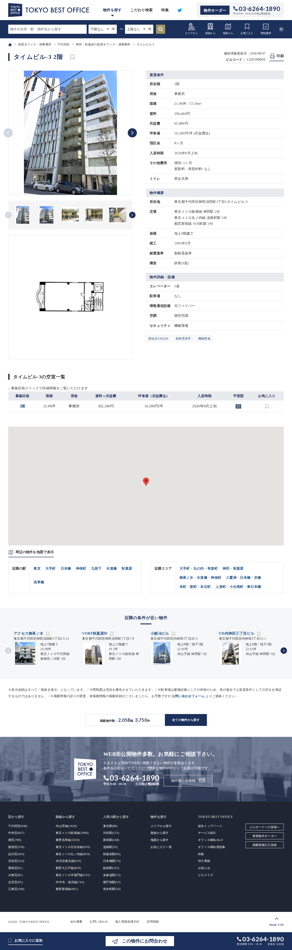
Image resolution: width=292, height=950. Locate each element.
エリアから (191, 33)
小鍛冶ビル (160, 633)
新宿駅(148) (111, 840)
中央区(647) (16, 833)
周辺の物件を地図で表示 (35, 552)
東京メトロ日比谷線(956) (73, 847)
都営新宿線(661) (67, 889)
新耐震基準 (183, 338)
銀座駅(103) (111, 868)
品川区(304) (16, 854)
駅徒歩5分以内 (158, 338)
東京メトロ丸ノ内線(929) (73, 854)
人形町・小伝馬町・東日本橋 (238, 587)
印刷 (280, 56)
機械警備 (204, 338)
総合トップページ (210, 826)
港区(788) (14, 840)
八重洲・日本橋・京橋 (243, 577)
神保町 (81, 568)
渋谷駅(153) (111, 833)
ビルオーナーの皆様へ (265, 827)
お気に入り (246, 33)
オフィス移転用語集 (211, 847)
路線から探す (160, 833)
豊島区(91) (15, 868)
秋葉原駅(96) (111, 854)
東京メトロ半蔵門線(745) (73, 875)
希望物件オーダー (265, 836)
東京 (37, 568)
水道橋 (111, 568)
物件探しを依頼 (183, 781)
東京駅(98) (110, 826)
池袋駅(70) (110, 847)
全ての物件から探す (186, 720)
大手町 (50, 568)
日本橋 (66, 568)
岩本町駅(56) (111, 889)
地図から (228, 33)
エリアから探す (161, 826)
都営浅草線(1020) (67, 840)
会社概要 (76, 921)
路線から (210, 33)
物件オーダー (215, 10)
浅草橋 (39, 582)
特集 (165, 10)
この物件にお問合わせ (144, 940)
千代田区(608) (17, 826)
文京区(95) (15, 882)
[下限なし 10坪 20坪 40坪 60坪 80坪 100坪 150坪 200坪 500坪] (103, 29)
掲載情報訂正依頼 (265, 845)
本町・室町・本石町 (195, 587)
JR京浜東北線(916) (68, 861)
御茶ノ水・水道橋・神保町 (201, 577)
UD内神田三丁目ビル (237, 633)
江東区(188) (16, 889)
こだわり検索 (141, 10)
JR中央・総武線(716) (70, 882)
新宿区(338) (16, 847)
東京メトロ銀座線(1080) (72, 833)
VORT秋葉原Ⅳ (95, 633)
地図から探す (160, 840)
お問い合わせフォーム (188, 696)
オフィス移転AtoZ (210, 840)
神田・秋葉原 (233, 568)
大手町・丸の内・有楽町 (199, 568)
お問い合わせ (99, 921)
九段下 (96, 568)
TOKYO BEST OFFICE (34, 921)
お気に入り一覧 (161, 847)
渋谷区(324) (16, 861)
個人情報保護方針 (127, 921)
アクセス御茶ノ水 (29, 633)
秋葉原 (127, 568)
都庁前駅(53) (111, 882)
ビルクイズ (205, 875)
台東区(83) (15, 875)
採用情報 (153, 921)
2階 (22, 406)
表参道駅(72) (111, 875)
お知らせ (204, 868)
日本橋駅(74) (111, 861)
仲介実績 (204, 861)
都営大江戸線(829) (68, 868)
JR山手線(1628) (66, 826)
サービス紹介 (207, 833)
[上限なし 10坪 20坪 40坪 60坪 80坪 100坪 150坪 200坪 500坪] (139, 29)
